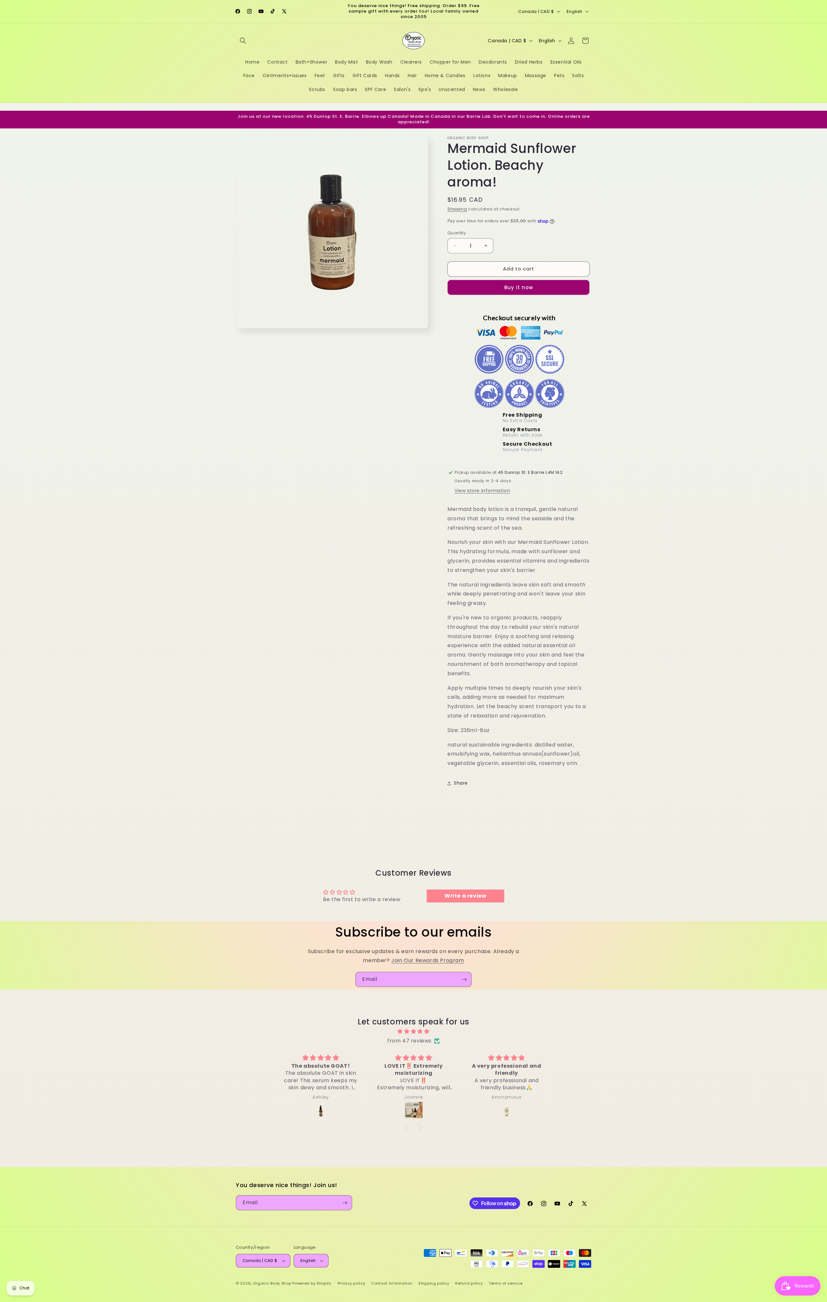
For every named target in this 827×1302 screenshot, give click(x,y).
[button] (243, 41)
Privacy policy (351, 1283)
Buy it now (518, 287)
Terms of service (505, 1283)
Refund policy (469, 1283)
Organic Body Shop (272, 1283)
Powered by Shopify (311, 1283)
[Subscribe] (464, 979)
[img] (413, 1031)
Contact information (391, 1283)
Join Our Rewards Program (427, 960)
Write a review (465, 896)
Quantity (456, 233)
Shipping (457, 209)
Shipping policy (433, 1283)
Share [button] (461, 783)
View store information (482, 490)
